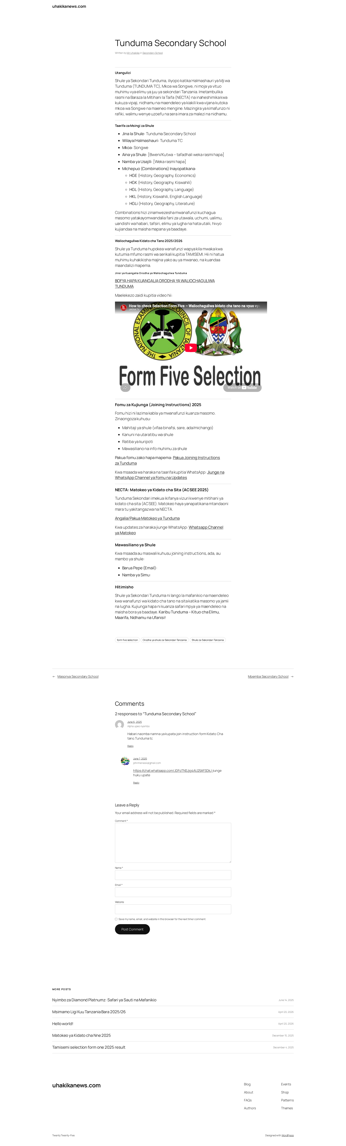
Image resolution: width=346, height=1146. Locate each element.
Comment (121, 820)
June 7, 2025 (140, 758)
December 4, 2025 (283, 1047)
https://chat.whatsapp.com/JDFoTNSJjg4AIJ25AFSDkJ (172, 770)
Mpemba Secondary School (268, 676)
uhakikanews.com (69, 6)
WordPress (288, 1135)
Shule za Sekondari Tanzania (208, 640)
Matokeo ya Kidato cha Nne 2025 (81, 1035)
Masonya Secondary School (78, 676)
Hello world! (62, 1023)
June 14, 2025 (286, 1000)
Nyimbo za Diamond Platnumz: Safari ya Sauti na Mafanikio (104, 1000)
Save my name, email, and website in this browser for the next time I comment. (162, 919)
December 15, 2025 (283, 1035)
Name (119, 867)
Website (119, 902)
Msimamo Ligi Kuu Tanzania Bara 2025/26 (89, 1012)
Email (119, 885)
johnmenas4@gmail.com (147, 763)
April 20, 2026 (286, 1012)
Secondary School (153, 53)
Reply (130, 746)
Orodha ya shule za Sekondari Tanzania (165, 640)
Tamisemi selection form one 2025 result (88, 1047)
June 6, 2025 (134, 722)
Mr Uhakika (133, 53)
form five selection (127, 640)
